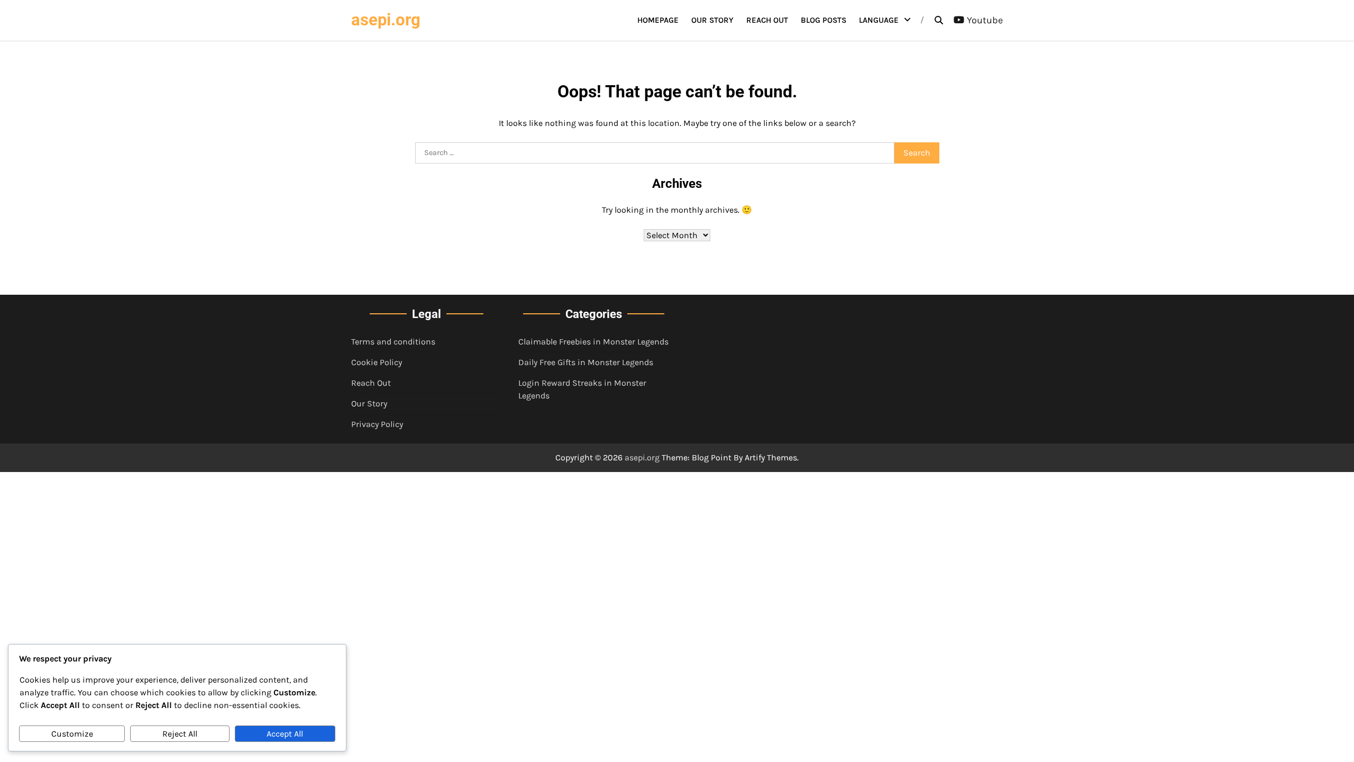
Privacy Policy (377, 424)
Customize (72, 734)
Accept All (285, 734)
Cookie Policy (376, 362)
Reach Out (767, 20)
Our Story (712, 20)
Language (879, 20)
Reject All (179, 734)
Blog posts (823, 20)
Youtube (985, 20)
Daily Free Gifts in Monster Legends (585, 362)
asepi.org (385, 20)
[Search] (938, 20)
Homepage (658, 20)
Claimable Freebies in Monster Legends (593, 342)
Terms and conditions (393, 342)
